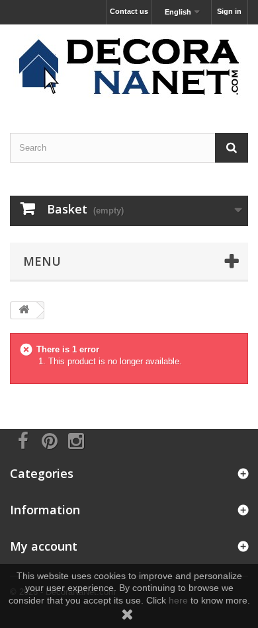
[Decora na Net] (129, 67)
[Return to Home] (23, 310)
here (178, 600)
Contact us (129, 11)
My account (43, 546)
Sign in (229, 11)
